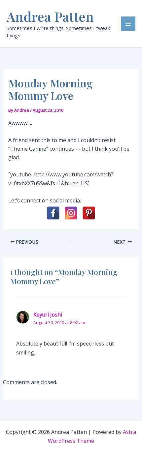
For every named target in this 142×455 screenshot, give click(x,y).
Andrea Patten (50, 16)
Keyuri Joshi (47, 314)
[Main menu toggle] (128, 23)
